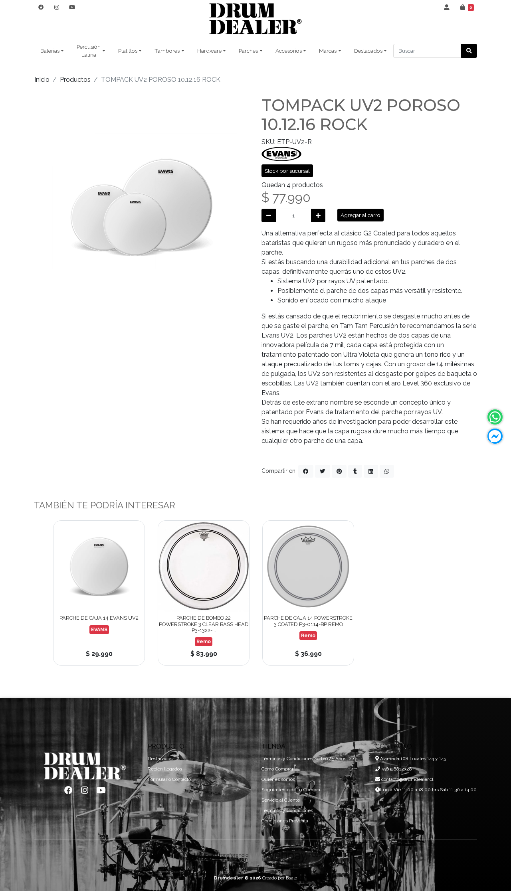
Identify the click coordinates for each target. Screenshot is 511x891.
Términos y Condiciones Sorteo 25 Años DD (307, 758)
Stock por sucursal (287, 171)
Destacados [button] (368, 50)
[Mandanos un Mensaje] (495, 436)
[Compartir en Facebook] (305, 471)
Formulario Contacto (169, 779)
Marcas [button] (328, 50)
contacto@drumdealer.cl (406, 779)
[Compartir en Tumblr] (355, 471)
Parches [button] (248, 50)
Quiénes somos (278, 779)
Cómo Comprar (277, 769)
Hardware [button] (209, 50)
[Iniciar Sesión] (447, 7)
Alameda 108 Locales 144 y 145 (412, 758)
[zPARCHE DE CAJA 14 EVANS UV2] (99, 566)
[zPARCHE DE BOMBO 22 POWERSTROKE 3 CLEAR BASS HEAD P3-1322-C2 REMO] (203, 566)
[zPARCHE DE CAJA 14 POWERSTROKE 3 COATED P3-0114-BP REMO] (308, 566)
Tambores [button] (167, 50)
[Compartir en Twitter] (322, 471)
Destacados (160, 758)
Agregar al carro (360, 215)
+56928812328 (396, 769)
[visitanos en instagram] (56, 7)
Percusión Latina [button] (89, 50)
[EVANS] (281, 153)
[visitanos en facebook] (41, 7)
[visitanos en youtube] (72, 7)
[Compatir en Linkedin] (371, 471)
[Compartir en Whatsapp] (387, 471)
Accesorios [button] (288, 50)
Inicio (42, 79)
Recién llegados (165, 769)
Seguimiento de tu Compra (290, 789)
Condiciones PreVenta (284, 821)
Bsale (291, 878)
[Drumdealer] (255, 19)
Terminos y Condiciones (287, 810)
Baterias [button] (49, 50)
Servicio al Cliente (280, 800)
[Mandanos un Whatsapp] (495, 417)
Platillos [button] (127, 50)
